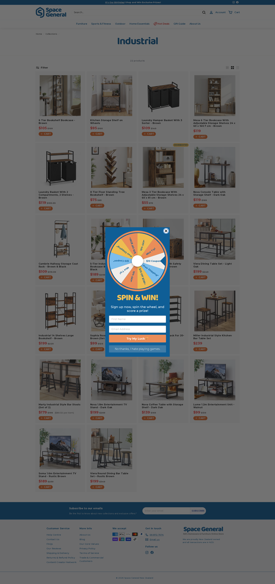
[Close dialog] (166, 230)
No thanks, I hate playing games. (137, 349)
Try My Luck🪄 (137, 338)
